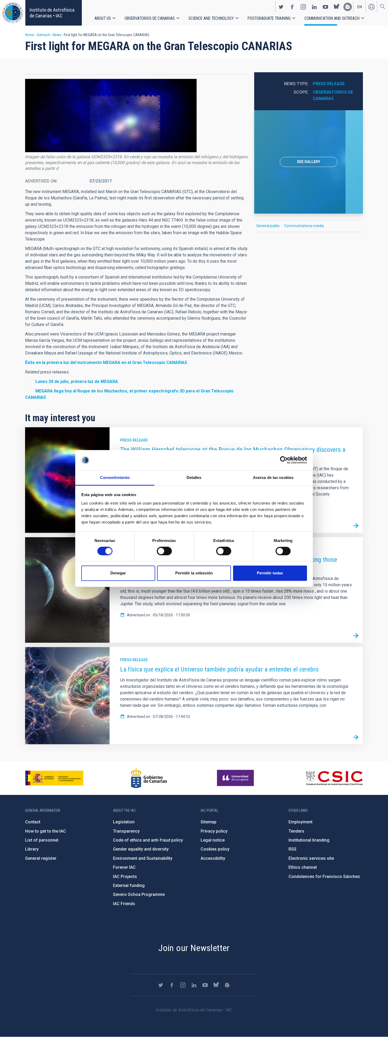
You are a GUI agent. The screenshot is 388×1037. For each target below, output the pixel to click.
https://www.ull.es (236, 778)
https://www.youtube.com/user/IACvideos (325, 6)
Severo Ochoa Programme (139, 894)
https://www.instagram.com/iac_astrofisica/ (303, 6)
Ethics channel (302, 867)
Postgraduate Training (269, 18)
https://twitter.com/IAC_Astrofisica (281, 6)
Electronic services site (311, 858)
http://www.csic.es (334, 778)
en (359, 7)
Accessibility (213, 858)
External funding (129, 885)
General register (40, 858)
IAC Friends (124, 903)
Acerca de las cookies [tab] (273, 477)
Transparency (126, 831)
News (57, 35)
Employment (300, 821)
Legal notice (213, 840)
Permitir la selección (194, 573)
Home (29, 35)
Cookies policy (215, 849)
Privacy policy (214, 831)
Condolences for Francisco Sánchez (324, 876)
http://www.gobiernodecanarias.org (148, 778)
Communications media (304, 226)
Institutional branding (308, 840)
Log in (371, 6)
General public (268, 226)
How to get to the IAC (45, 831)
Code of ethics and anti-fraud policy (148, 840)
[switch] (164, 551)
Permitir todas (270, 573)
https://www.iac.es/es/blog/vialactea (347, 6)
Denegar (118, 573)
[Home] (12, 13)
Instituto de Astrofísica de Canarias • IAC (52, 12)
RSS (292, 849)
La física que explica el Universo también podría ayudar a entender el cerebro (219, 669)
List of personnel (41, 840)
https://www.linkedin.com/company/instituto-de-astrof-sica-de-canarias (314, 6)
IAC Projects (125, 876)
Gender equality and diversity (141, 849)
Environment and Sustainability (142, 858)
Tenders (296, 831)
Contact (32, 821)
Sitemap (208, 821)
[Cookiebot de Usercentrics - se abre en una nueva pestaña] (284, 460)
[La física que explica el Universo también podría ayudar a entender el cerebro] (356, 737)
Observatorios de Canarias (150, 18)
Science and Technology (211, 18)
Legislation (124, 821)
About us (102, 18)
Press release (329, 83)
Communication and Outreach (331, 18)
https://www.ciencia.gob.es (54, 778)
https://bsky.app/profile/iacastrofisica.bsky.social (336, 6)
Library (32, 849)
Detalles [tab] (194, 477)
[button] (111, 115)
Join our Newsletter (194, 948)
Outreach (43, 35)
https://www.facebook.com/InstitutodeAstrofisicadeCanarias (292, 6)
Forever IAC (124, 867)
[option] (308, 162)
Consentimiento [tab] (115, 477)
